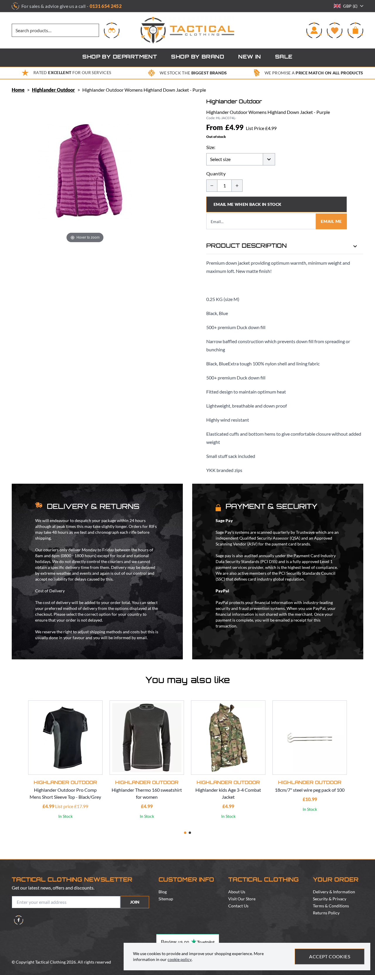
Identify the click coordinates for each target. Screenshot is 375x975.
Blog (162, 891)
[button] (185, 833)
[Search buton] (111, 30)
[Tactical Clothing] (187, 30)
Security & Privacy (329, 898)
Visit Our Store (241, 898)
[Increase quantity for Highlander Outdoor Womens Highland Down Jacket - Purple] (237, 185)
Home (18, 90)
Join (134, 901)
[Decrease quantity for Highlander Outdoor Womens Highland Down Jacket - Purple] (211, 185)
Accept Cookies (329, 956)
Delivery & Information (334, 891)
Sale (284, 57)
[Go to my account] (314, 30)
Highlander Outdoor (53, 90)
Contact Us (238, 905)
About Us (236, 891)
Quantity (216, 173)
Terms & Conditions (331, 905)
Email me (331, 221)
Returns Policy (326, 912)
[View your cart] (355, 30)
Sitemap (165, 898)
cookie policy (180, 959)
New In (249, 57)
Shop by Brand (197, 57)
